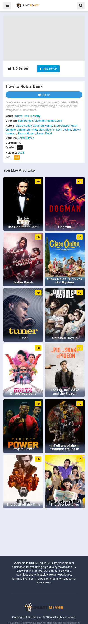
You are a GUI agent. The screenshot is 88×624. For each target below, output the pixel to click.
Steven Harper (26, 133)
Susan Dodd (44, 133)
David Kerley (24, 125)
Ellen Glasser (61, 125)
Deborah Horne (42, 125)
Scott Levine (63, 129)
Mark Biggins (47, 129)
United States (26, 138)
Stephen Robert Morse (48, 120)
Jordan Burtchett (27, 129)
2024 (21, 152)
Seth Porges (25, 120)
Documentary (32, 116)
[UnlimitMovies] (27, 5)
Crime (19, 116)
